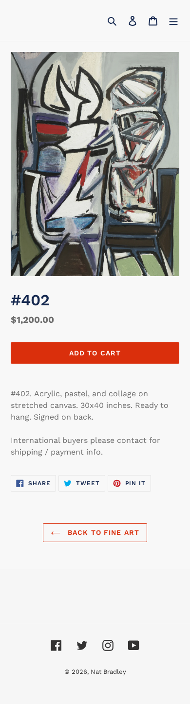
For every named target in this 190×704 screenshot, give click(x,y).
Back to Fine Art (102, 532)
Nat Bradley (108, 671)
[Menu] (173, 20)
